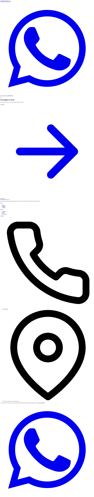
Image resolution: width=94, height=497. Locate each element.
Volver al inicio (2, 198)
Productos (3, 1)
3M (2, 213)
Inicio (1, 1)
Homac (3, 212)
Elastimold (4, 211)
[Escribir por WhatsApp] (47, 496)
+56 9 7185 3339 (5, 309)
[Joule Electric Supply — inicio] (5, 0)
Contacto (9, 1)
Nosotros (6, 1)
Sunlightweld (4, 214)
